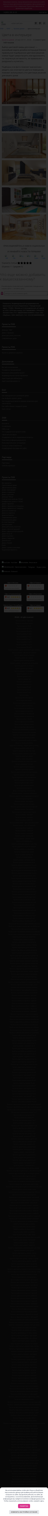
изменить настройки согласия (24, 1512)
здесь (42, 1501)
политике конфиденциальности (33, 1499)
